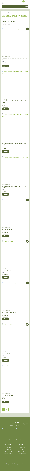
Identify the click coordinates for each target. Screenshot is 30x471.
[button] (24, 6)
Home (3, 12)
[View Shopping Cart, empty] (19, 3)
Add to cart (5, 66)
